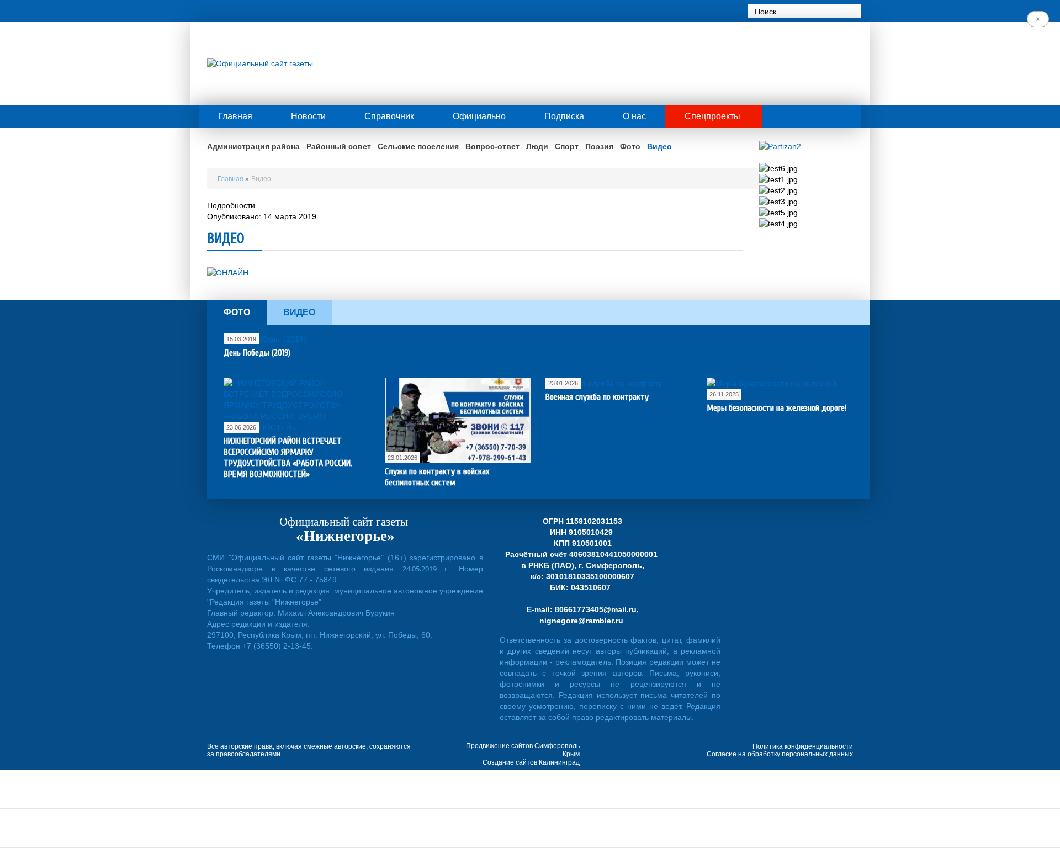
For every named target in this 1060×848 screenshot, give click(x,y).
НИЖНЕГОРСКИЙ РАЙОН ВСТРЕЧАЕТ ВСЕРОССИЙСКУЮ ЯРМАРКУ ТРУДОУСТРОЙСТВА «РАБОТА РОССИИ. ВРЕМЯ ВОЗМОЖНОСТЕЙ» (288, 457)
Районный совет (338, 146)
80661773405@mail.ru (596, 609)
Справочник (389, 116)
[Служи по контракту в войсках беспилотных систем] (458, 420)
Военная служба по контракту (597, 397)
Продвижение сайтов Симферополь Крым (523, 750)
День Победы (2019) (257, 353)
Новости (308, 116)
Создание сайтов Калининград (531, 762)
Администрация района (253, 146)
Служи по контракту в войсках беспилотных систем (437, 477)
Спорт (567, 146)
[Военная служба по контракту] (603, 383)
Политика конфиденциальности (802, 746)
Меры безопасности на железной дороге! (776, 408)
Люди (537, 146)
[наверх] (1037, 781)
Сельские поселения (418, 146)
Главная (235, 116)
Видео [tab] (299, 312)
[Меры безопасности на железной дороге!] (780, 389)
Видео (659, 146)
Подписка (564, 116)
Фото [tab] (237, 312)
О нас (634, 116)
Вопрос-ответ (492, 146)
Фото (630, 146)
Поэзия (599, 146)
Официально (479, 116)
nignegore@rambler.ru (581, 620)
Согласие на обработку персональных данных (780, 754)
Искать (853, 11)
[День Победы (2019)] (265, 338)
